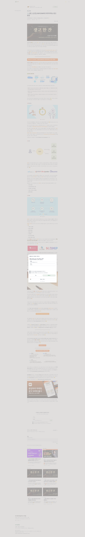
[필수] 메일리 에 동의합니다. (38, 271)
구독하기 (49, 275)
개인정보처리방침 (39, 271)
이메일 (31, 261)
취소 (36, 275)
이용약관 (35, 271)
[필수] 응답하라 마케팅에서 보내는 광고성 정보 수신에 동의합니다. (39, 272)
